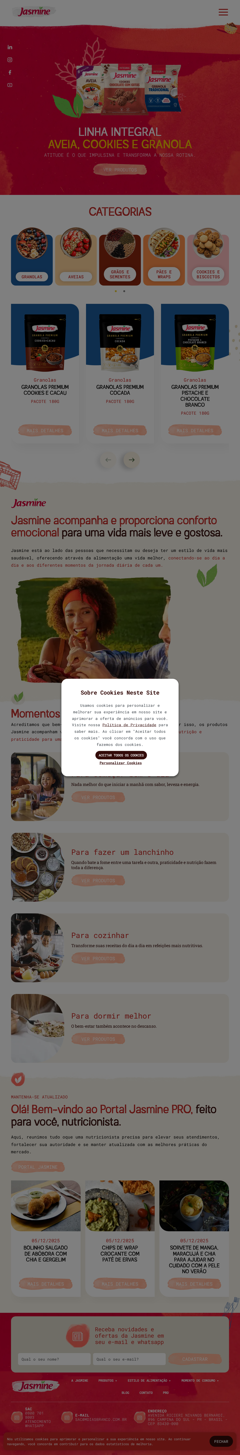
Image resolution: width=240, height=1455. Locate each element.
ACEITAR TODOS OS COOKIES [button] (121, 755)
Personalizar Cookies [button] (121, 762)
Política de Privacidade (129, 724)
